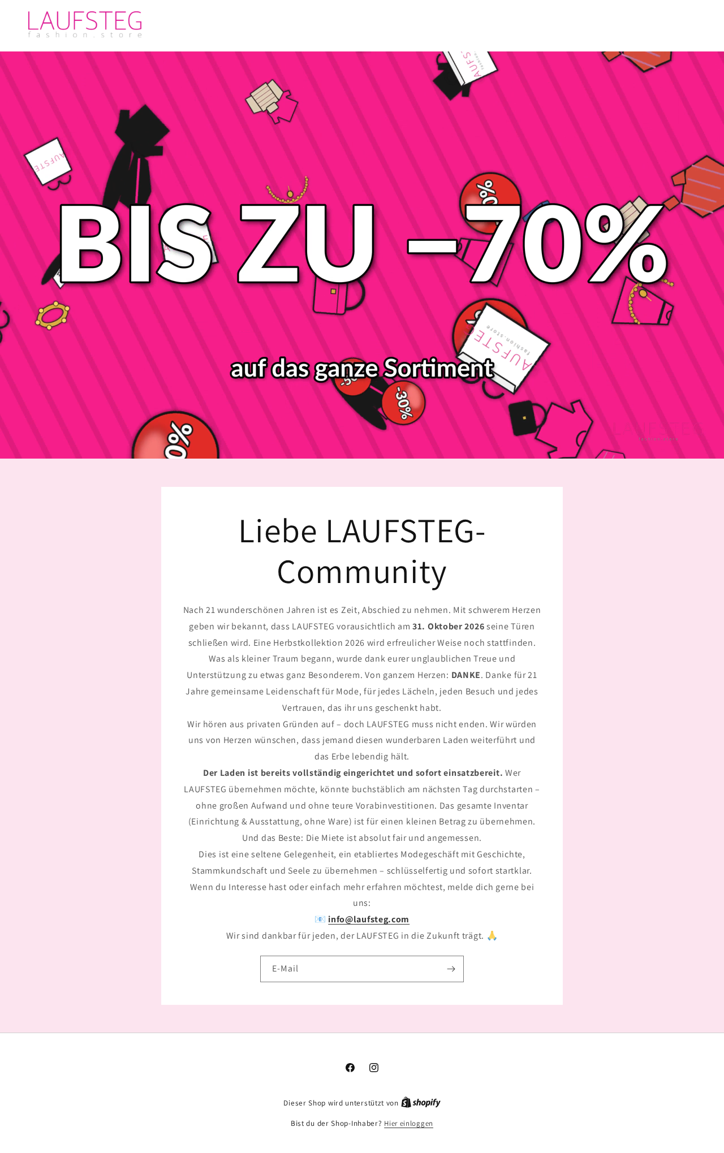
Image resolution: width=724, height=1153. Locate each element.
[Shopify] (421, 1103)
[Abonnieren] (450, 968)
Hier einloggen (408, 1123)
